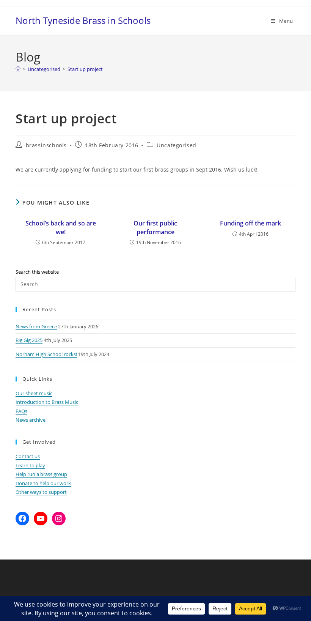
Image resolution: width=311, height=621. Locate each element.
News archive (31, 419)
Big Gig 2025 (29, 340)
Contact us (28, 456)
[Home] (18, 69)
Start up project (85, 69)
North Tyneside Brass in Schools (83, 20)
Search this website (37, 271)
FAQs (21, 411)
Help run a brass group (41, 474)
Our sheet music (34, 393)
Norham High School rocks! (46, 354)
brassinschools (46, 145)
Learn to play (30, 465)
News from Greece (36, 326)
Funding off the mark (250, 223)
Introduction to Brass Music (47, 402)
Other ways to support (41, 492)
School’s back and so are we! (60, 227)
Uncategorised (176, 145)
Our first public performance (155, 227)
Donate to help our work (43, 483)
